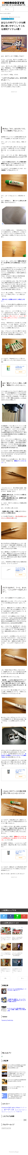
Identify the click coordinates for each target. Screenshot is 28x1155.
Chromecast (4, 1107)
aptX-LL (14, 1107)
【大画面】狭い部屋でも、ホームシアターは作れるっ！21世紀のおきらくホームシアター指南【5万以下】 (16, 1000)
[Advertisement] (14, 106)
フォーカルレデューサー (10, 1111)
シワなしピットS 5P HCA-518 (20, 367)
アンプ (22, 1107)
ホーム (7, 9)
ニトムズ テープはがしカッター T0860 (20, 771)
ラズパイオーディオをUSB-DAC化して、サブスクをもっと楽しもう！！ (16, 989)
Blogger (17, 1151)
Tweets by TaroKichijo (7, 1020)
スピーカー (22, 1109)
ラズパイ (19, 1111)
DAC (10, 1107)
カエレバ (21, 571)
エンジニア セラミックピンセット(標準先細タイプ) (20, 569)
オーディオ (9, 1110)
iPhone (18, 1107)
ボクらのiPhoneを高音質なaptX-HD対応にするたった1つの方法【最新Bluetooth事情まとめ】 (17, 1066)
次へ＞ (22, 978)
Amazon (20, 371)
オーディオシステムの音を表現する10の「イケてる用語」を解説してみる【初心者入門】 (16, 1009)
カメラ (17, 1109)
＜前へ (5, 978)
